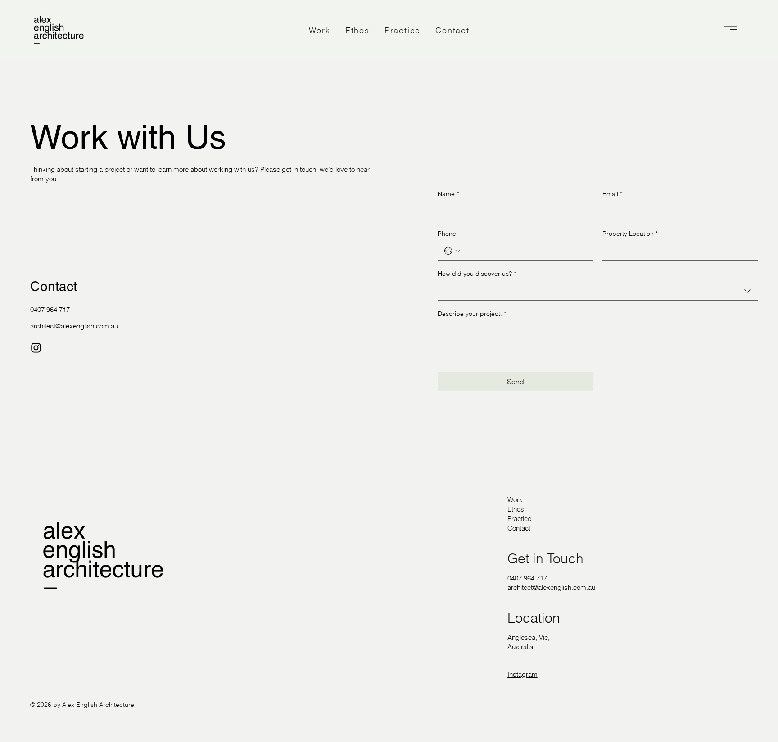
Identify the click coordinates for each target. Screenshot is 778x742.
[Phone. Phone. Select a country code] (452, 251)
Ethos (515, 509)
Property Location (630, 233)
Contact (518, 528)
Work (515, 499)
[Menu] (731, 28)
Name (448, 194)
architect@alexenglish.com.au (74, 326)
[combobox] (598, 291)
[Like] (35, 347)
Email (612, 194)
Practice (519, 518)
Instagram (522, 674)
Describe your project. (472, 314)
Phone (447, 233)
